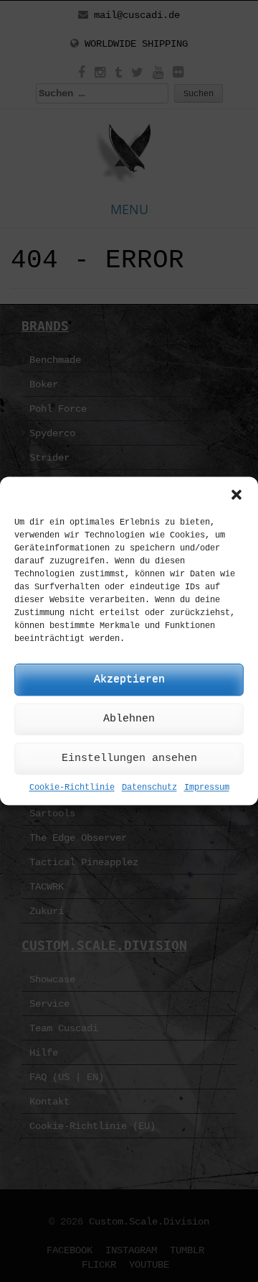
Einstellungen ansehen (129, 758)
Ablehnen (129, 719)
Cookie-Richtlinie (72, 788)
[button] (236, 494)
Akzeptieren (129, 679)
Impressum (206, 788)
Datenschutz (149, 788)
